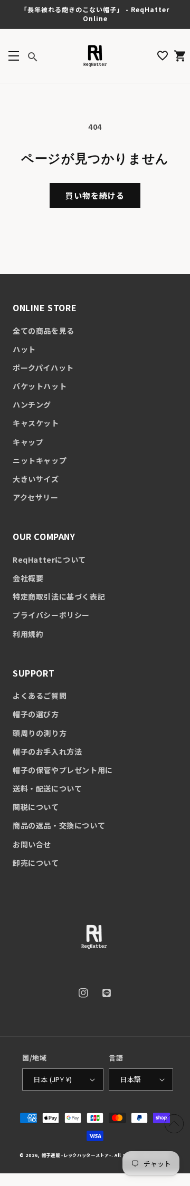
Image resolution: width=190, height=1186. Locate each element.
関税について (36, 807)
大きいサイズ (36, 479)
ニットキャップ (39, 460)
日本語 (130, 1079)
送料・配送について (47, 788)
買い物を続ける (95, 195)
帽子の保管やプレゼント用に (63, 770)
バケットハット (39, 386)
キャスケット (36, 423)
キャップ (28, 442)
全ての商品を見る (43, 330)
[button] (13, 55)
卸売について (36, 862)
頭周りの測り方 (39, 733)
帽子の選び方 (36, 714)
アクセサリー (36, 497)
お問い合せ (32, 844)
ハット (24, 349)
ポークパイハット (43, 367)
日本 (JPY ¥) (52, 1079)
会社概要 (28, 578)
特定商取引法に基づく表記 (59, 596)
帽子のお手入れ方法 (47, 751)
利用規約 (28, 634)
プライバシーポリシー (51, 615)
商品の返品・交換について (59, 825)
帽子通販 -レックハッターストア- (76, 1155)
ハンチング (32, 404)
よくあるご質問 (39, 695)
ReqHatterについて (49, 559)
